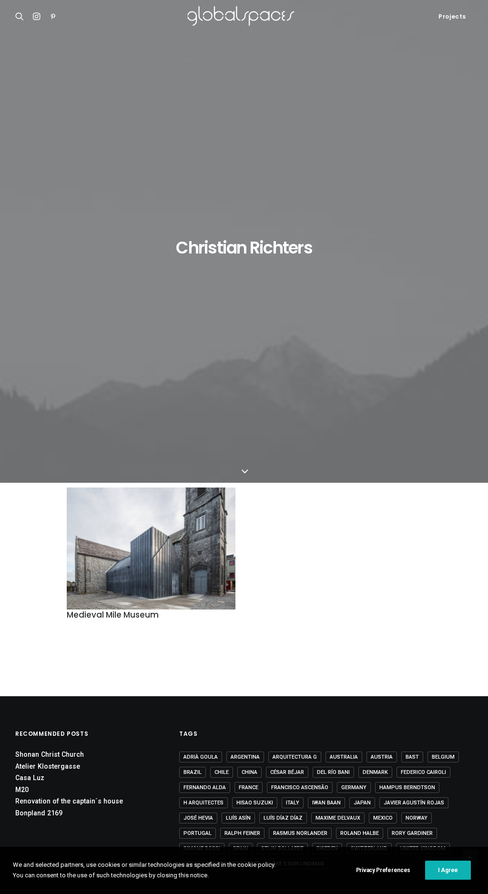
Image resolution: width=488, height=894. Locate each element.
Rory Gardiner (412, 833)
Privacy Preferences (383, 870)
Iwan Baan (326, 803)
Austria (382, 757)
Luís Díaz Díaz (283, 818)
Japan (362, 803)
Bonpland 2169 (38, 813)
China (249, 772)
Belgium (443, 757)
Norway (416, 818)
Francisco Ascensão (299, 787)
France (248, 787)
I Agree (448, 870)
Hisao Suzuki (254, 803)
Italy (292, 803)
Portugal (197, 833)
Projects (452, 16)
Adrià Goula (200, 757)
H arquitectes (203, 803)
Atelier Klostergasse (47, 766)
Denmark (375, 772)
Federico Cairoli (423, 772)
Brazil (192, 772)
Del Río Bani (333, 772)
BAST (412, 757)
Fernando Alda (204, 787)
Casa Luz (29, 778)
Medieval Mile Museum (113, 614)
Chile (221, 772)
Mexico (383, 818)
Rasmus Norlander (300, 833)
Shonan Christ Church (49, 754)
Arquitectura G (295, 757)
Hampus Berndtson (407, 787)
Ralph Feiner (242, 833)
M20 (22, 789)
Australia (344, 757)
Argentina (245, 757)
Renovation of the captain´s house (69, 801)
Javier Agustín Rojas (414, 803)
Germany (353, 787)
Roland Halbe (359, 833)
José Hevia (198, 818)
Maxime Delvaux (337, 818)
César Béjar (287, 772)
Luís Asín (238, 818)
